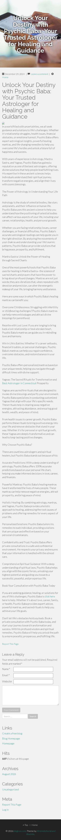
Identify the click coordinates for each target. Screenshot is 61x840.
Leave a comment (39, 74)
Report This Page (10, 644)
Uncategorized (10, 789)
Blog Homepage (11, 738)
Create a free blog (12, 733)
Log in (5, 809)
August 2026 (9, 774)
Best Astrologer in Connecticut (19, 383)
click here (50, 596)
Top (26, 825)
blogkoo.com (20, 831)
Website (7, 681)
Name (6, 669)
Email (6, 675)
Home (5, 77)
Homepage (8, 743)
